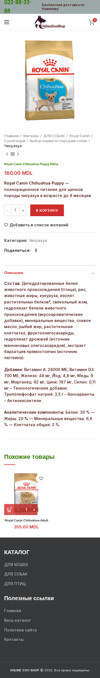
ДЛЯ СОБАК (54, 136)
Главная (11, 136)
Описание (13, 272)
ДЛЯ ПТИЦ (15, 583)
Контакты (14, 639)
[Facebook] (36, 250)
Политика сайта (20, 630)
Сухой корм (14, 141)
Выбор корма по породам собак (58, 141)
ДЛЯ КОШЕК (16, 564)
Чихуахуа (13, 146)
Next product (18, 154)
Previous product (7, 154)
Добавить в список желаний (38, 225)
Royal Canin (79, 136)
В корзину (47, 210)
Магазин (31, 136)
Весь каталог (17, 620)
